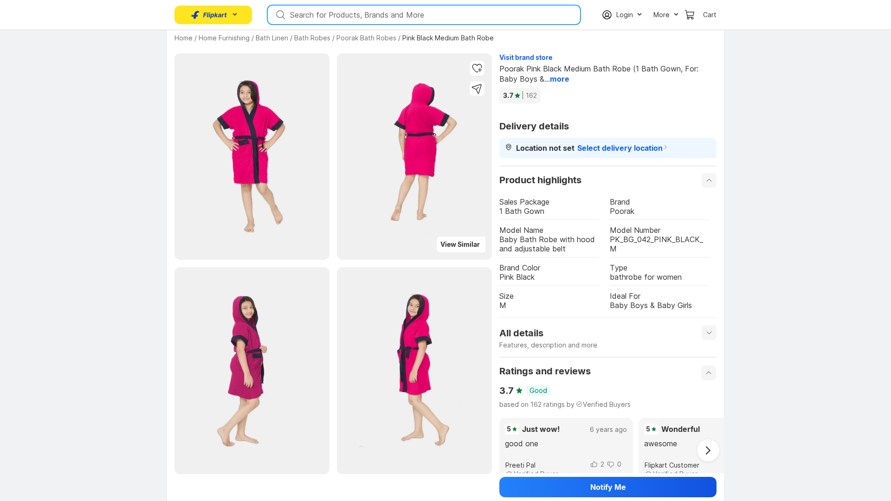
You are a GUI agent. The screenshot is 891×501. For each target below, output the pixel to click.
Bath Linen (272, 38)
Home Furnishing (224, 38)
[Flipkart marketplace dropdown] (209, 14)
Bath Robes (312, 38)
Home (183, 38)
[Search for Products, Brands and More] (280, 15)
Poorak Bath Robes (366, 38)
